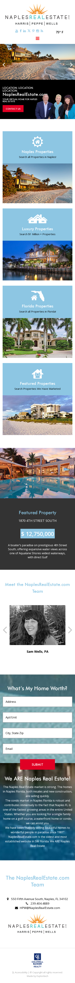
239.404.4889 (39, 903)
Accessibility (21, 972)
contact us (13, 108)
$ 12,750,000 (37, 534)
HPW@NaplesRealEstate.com (40, 908)
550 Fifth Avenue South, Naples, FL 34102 (39, 899)
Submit (37, 764)
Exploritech (42, 976)
